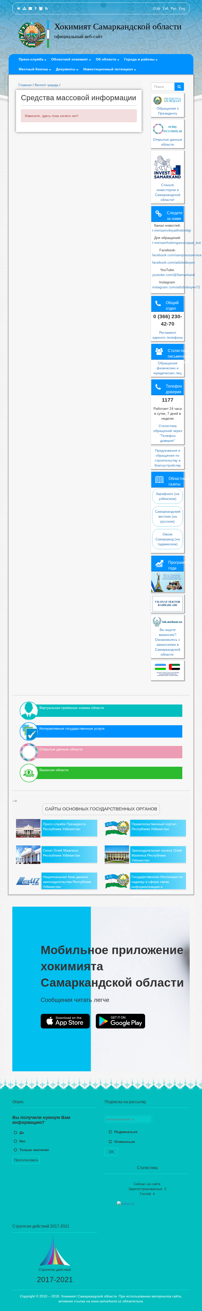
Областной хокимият (70, 59)
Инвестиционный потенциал (108, 69)
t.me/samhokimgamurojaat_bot (176, 243)
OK (111, 1152)
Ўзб (165, 8)
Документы (66, 69)
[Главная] (18, 8)
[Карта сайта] (24, 8)
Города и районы (139, 59)
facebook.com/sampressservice (177, 255)
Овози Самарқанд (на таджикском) (167, 539)
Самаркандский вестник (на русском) (167, 516)
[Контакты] (30, 8)
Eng (182, 8)
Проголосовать (26, 1160)
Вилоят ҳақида (46, 85)
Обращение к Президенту (168, 110)
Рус (173, 8)
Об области (106, 59)
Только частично (34, 1150)
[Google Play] (120, 1021)
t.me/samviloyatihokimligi (171, 230)
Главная (25, 85)
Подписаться (125, 1132)
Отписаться (124, 1142)
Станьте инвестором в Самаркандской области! (167, 192)
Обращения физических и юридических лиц (167, 368)
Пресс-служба (31, 59)
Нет (22, 1141)
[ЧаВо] (35, 8)
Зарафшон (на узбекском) (167, 496)
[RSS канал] (46, 8)
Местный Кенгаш (34, 69)
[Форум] (41, 8)
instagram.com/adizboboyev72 (176, 287)
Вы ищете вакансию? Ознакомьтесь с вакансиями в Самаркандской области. (167, 642)
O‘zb (156, 8)
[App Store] (65, 1021)
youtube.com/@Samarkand (173, 275)
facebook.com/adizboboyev (173, 262)
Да (21, 1133)
